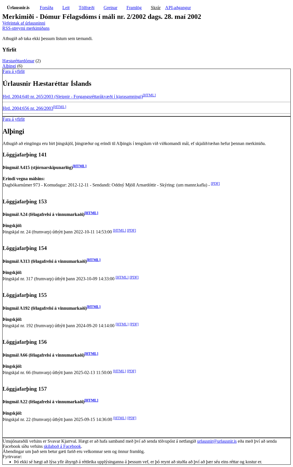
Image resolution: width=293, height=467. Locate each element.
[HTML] (149, 95)
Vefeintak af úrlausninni (23, 23)
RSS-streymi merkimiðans (26, 28)
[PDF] (215, 183)
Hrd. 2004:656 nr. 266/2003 (28, 108)
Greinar (110, 7)
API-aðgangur (178, 7)
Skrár (156, 7)
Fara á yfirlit (14, 71)
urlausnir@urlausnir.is (217, 441)
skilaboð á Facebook (62, 446)
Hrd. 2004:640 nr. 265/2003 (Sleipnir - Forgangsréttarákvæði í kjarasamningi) (73, 96)
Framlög (134, 7)
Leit (66, 7)
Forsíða (46, 7)
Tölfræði (86, 7)
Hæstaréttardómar (18, 60)
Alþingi (9, 65)
